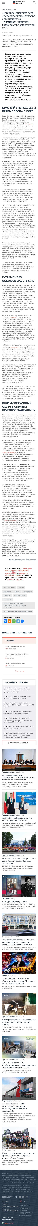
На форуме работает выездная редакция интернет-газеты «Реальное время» (19, 1067)
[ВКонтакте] (5, 621)
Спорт (4, 976)
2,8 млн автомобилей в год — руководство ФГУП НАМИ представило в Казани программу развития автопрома (18, 780)
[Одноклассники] (9, 621)
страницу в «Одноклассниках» (16, 574)
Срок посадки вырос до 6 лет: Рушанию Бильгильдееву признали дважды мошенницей (17, 690)
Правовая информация (10, 1207)
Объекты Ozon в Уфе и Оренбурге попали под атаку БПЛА (18, 727)
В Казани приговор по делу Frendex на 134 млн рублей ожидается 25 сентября (19, 705)
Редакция (5, 1201)
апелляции (15, 347)
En (24, 1201)
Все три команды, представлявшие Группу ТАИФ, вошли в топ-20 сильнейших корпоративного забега (18, 1159)
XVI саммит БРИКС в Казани (15, 648)
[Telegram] (18, 621)
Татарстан (7, 600)
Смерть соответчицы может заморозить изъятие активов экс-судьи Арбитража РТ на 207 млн (18, 720)
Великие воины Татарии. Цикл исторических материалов (16, 656)
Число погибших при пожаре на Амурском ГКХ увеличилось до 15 (18, 712)
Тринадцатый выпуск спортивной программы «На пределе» (19, 983)
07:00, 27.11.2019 (7, 32)
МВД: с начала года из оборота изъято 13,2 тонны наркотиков (17, 697)
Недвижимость (19, 596)
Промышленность (8, 772)
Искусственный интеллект (15, 664)
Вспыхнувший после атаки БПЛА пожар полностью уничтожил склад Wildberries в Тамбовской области (18, 735)
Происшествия (9, 10)
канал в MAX (10, 573)
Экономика (28, 592)
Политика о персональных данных (10, 1210)
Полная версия (7, 1218)
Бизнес (21, 588)
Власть (17, 592)
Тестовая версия (8, 1220)
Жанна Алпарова (10, 520)
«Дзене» (19, 580)
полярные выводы (9, 452)
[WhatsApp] (14, 621)
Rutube (11, 580)
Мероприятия (7, 1101)
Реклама (5, 1204)
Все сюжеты (19, 671)
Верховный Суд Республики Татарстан (18, 611)
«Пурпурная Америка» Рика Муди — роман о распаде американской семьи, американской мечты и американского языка (18, 904)
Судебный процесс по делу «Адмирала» (19, 35)
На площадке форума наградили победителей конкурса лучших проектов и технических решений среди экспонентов (19, 822)
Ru (21, 1201)
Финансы (7, 596)
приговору (29, 124)
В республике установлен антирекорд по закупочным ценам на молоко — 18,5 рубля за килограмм (19, 1025)
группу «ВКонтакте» (20, 570)
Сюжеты (9, 640)
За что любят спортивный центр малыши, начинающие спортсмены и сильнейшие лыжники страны (19, 864)
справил (13, 317)
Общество (7, 592)
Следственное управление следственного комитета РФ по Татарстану (15, 605)
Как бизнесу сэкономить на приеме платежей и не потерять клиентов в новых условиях (19, 944)
